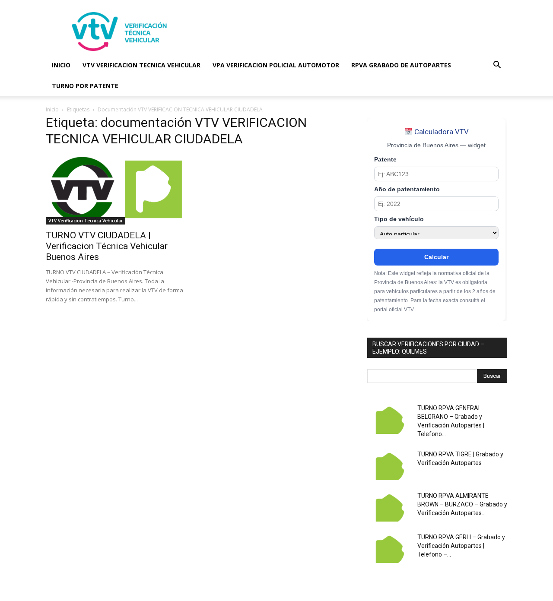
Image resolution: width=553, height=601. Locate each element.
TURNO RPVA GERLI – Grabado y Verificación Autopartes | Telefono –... (461, 546)
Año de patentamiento (407, 189)
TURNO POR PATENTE (85, 86)
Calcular (436, 256)
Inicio (52, 109)
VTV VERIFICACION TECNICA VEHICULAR (141, 65)
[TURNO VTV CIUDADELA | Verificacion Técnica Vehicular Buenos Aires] (116, 190)
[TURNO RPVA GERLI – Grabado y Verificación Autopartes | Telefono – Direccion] (388, 548)
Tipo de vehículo (399, 219)
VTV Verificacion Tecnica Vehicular (85, 221)
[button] (496, 66)
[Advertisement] (350, 31)
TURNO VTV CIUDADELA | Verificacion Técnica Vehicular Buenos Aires (107, 246)
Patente (385, 159)
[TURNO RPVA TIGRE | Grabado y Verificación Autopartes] (388, 465)
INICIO (61, 65)
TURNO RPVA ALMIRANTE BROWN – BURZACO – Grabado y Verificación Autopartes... (462, 504)
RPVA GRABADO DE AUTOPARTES (401, 65)
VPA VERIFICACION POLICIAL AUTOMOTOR (276, 65)
